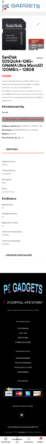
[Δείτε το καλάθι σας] (3, 10)
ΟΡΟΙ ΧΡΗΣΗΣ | (14, 427)
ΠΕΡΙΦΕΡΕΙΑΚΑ (19, 130)
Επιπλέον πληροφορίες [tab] (19, 255)
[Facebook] (21, 415)
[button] (38, 24)
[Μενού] (3, 1)
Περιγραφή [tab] (12, 149)
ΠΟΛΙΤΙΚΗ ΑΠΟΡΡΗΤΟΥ (29, 427)
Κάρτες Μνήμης (32, 130)
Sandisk (5, 112)
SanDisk (39, 58)
